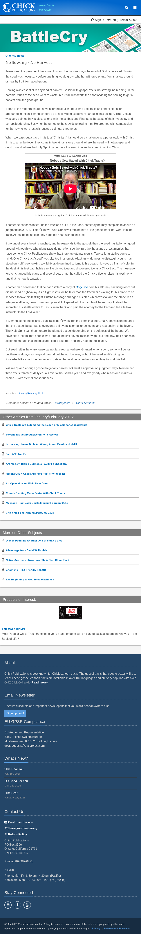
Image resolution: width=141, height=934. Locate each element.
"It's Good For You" (16, 781)
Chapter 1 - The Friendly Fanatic (26, 569)
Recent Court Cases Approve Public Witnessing (36, 473)
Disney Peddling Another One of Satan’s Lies (34, 540)
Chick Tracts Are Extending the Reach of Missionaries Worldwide (46, 424)
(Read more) (39, 682)
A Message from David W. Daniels (27, 550)
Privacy (96, 928)
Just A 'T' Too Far (16, 454)
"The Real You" (14, 769)
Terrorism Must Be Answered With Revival (32, 434)
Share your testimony (22, 828)
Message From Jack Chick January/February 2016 (37, 502)
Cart (113, 19)
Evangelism (62, 402)
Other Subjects (15, 55)
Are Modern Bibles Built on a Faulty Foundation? (37, 463)
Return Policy (17, 834)
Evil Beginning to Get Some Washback (30, 579)
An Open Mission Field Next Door (27, 483)
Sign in (99, 19)
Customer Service (20, 822)
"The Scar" (11, 793)
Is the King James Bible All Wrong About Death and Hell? (41, 444)
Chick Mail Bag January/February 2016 (30, 512)
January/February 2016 (31, 393)
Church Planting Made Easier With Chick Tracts (35, 493)
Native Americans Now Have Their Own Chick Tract (37, 560)
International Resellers (117, 928)
